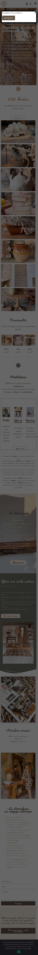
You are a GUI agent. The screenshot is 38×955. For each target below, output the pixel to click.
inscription (8, 18)
